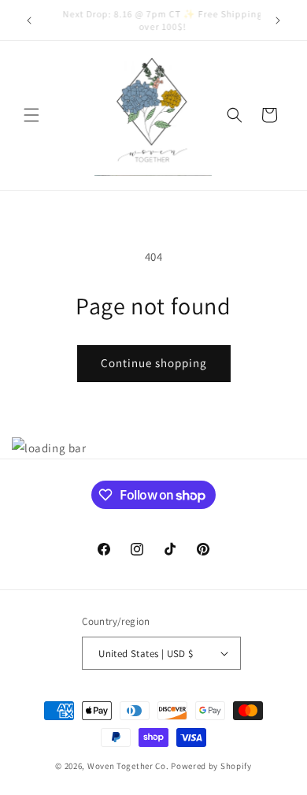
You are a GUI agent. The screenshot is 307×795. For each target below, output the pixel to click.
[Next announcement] (278, 20)
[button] (31, 115)
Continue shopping (154, 362)
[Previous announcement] (29, 20)
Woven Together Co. (128, 765)
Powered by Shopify (211, 765)
